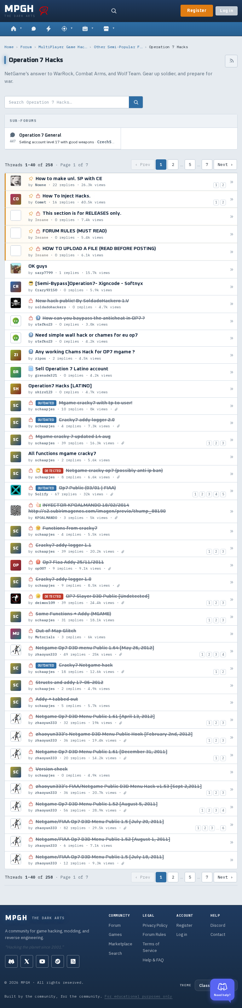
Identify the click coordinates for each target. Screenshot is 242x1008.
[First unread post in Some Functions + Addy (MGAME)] (231, 617)
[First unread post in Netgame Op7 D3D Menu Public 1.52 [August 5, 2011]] (231, 807)
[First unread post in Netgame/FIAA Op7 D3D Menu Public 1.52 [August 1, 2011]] (231, 842)
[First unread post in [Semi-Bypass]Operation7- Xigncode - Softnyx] (231, 286)
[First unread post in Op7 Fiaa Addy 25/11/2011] (231, 565)
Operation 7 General (40, 135)
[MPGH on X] (26, 961)
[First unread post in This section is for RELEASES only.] (231, 216)
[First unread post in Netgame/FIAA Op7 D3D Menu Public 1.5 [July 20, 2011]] (231, 825)
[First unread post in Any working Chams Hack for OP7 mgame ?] (231, 355)
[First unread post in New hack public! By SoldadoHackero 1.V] (231, 304)
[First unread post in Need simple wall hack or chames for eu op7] (231, 338)
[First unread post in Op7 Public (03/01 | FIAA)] (231, 491)
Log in (226, 11)
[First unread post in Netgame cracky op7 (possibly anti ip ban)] (231, 473)
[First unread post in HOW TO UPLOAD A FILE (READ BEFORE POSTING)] (231, 251)
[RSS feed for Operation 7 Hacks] (231, 61)
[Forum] (16, 29)
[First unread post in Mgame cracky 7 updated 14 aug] (231, 439)
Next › (225, 164)
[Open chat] (33, 29)
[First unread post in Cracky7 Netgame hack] (231, 668)
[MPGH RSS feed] (73, 961)
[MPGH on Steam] (57, 961)
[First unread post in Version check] (231, 772)
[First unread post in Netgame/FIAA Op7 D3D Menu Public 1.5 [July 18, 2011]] (231, 860)
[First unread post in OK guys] (231, 269)
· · (67, 142)
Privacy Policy (155, 925)
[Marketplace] (109, 29)
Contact (217, 934)
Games (115, 934)
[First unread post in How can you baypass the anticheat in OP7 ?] (231, 321)
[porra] (43, 10)
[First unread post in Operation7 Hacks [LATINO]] (231, 389)
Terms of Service (151, 947)
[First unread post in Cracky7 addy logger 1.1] (231, 548)
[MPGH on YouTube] (42, 961)
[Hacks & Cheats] (67, 29)
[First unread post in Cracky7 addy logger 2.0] (231, 422)
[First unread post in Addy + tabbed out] (231, 702)
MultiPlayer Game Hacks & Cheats (62, 46)
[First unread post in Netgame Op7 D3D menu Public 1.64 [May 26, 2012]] (231, 651)
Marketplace (120, 944)
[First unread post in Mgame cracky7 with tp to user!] (231, 406)
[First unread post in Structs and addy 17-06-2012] (231, 685)
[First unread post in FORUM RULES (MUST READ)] (231, 234)
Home (9, 46)
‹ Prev (142, 164)
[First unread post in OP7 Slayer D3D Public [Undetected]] (231, 599)
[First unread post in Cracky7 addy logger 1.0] (231, 582)
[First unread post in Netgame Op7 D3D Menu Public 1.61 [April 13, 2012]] (231, 719)
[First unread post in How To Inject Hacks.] (231, 199)
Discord (217, 925)
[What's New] (48, 29)
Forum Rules (154, 934)
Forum (26, 46)
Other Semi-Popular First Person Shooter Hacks (118, 46)
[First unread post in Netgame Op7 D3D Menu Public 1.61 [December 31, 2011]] (231, 755)
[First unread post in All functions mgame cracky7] (231, 456)
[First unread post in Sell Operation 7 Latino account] (231, 372)
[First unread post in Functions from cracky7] (231, 531)
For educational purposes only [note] (138, 996)
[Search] (114, 11)
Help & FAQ (153, 960)
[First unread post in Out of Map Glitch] (231, 634)
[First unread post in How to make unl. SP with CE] (231, 182)
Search (115, 953)
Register (196, 11)
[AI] (88, 29)
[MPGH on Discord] (11, 961)
